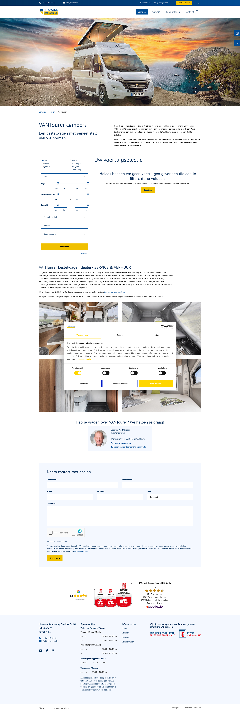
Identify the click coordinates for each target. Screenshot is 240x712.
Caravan (125, 637)
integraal (75, 166)
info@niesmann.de (73, 3)
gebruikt (47, 166)
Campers (42, 112)
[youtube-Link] (41, 651)
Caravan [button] (156, 11)
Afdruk (41, 708)
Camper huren (128, 641)
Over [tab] (157, 335)
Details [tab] (120, 335)
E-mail (50, 491)
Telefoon (100, 491)
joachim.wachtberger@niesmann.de (130, 447)
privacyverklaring (84, 359)
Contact (125, 628)
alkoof (74, 160)
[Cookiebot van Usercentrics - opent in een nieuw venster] (163, 327)
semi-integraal (78, 169)
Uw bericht (52, 503)
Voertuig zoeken (184, 3)
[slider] (58, 183)
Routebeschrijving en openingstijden (154, 3)
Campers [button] (142, 11)
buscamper (76, 163)
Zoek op (190, 11)
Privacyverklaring (81, 551)
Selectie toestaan (120, 383)
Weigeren (84, 383)
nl (199, 3)
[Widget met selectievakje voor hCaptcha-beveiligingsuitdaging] (66, 532)
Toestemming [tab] (82, 335)
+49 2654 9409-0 (48, 3)
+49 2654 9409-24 (122, 443)
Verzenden (55, 558)
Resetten (84, 253)
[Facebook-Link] (47, 651)
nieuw (46, 163)
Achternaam (128, 479)
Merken (52, 112)
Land (149, 491)
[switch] (106, 373)
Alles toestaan (156, 383)
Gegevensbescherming (63, 708)
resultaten (64, 246)
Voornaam (52, 479)
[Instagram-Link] (53, 651)
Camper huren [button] (173, 11)
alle (45, 160)
